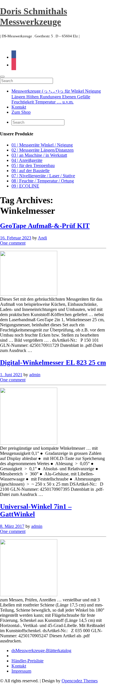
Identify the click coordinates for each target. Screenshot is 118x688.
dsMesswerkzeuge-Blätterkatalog (41, 650)
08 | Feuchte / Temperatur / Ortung (42, 180)
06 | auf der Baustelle (30, 170)
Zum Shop (21, 112)
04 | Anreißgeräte (26, 160)
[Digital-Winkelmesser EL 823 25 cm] (28, 443)
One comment (12, 243)
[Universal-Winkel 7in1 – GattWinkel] (28, 594)
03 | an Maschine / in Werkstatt (39, 155)
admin (34, 374)
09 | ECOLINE (25, 186)
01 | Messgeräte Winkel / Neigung (42, 145)
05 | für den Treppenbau (33, 165)
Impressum (21, 671)
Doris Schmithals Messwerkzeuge (33, 16)
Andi (42, 237)
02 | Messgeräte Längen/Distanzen (42, 150)
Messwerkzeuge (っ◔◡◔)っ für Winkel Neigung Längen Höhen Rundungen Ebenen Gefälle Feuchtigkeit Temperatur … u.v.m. (56, 96)
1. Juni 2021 (11, 374)
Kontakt (18, 107)
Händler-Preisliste (27, 660)
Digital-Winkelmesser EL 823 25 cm (53, 362)
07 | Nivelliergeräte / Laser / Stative (43, 175)
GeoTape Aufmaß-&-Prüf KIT (45, 225)
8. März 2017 (12, 526)
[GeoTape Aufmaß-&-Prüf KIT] (28, 294)
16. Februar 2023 (15, 237)
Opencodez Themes (80, 680)
